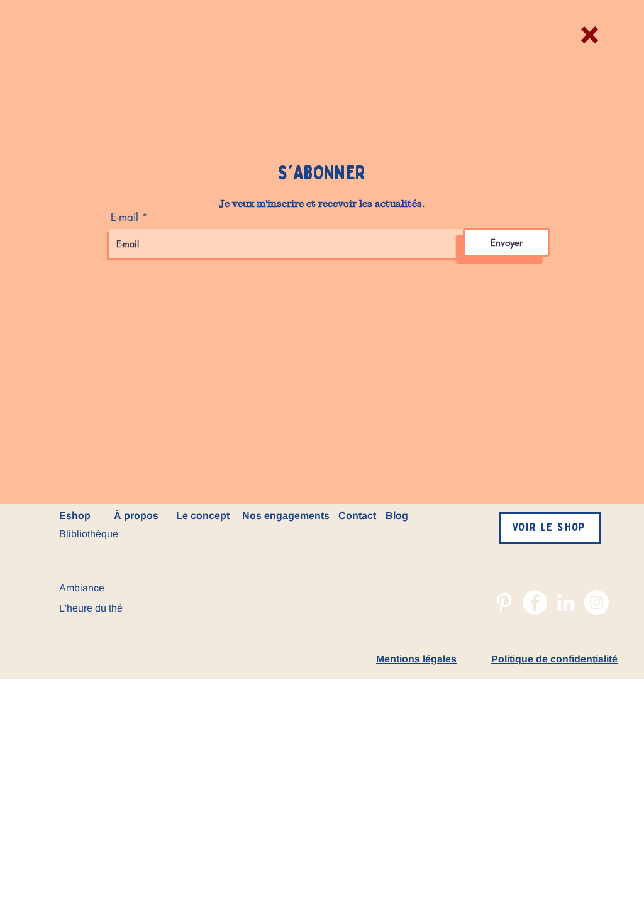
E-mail (124, 217)
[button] (589, 35)
